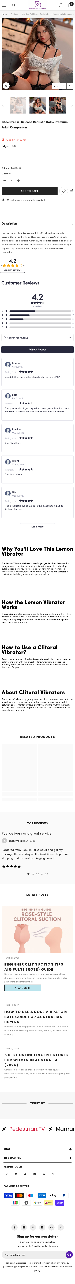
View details (22, 987)
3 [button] (37, 874)
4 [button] (42, 874)
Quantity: (6, 173)
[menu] (4, 5)
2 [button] (33, 874)
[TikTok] (34, 1174)
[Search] (14, 5)
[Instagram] (16, 1174)
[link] (19, 794)
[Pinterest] (25, 1174)
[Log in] (61, 5)
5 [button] (47, 874)
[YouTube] (43, 1174)
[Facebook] (6, 1174)
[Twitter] (53, 1174)
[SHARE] (70, 191)
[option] (37, 54)
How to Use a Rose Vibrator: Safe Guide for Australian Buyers (36, 1016)
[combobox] (70, 337)
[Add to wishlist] (63, 191)
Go (69, 1255)
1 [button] (28, 874)
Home (4, 14)
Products (14, 14)
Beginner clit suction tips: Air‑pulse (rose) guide (34, 967)
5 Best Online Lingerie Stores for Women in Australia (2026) (36, 1059)
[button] (63, 86)
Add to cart (29, 191)
